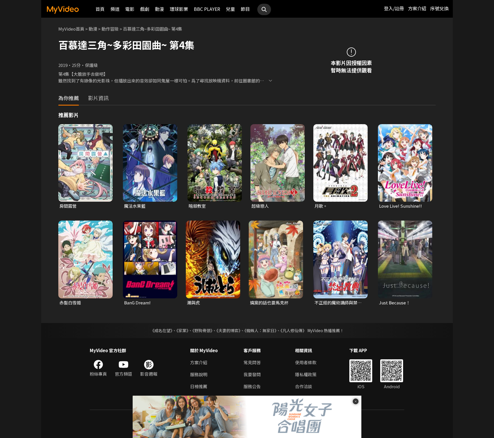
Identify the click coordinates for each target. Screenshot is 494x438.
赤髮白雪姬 (70, 303)
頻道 (114, 8)
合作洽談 (303, 386)
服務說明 (198, 374)
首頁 (100, 8)
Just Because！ (394, 303)
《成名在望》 (161, 330)
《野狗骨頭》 (202, 330)
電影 (129, 8)
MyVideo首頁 (71, 29)
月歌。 (320, 206)
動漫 (159, 8)
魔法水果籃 (135, 206)
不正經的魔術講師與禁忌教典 (338, 303)
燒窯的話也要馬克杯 (269, 303)
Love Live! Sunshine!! (400, 206)
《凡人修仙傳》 (293, 330)
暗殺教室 (197, 206)
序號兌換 (439, 8)
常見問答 (252, 362)
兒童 (230, 8)
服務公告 (252, 386)
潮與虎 (193, 303)
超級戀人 (260, 206)
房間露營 (68, 206)
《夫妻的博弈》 (228, 330)
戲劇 (144, 8)
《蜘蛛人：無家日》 (260, 330)
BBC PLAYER (207, 8)
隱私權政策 (305, 374)
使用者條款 (305, 362)
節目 (245, 8)
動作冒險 (110, 29)
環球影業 (179, 8)
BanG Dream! (137, 303)
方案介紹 (417, 8)
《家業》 (182, 330)
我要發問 (252, 374)
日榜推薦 (198, 386)
